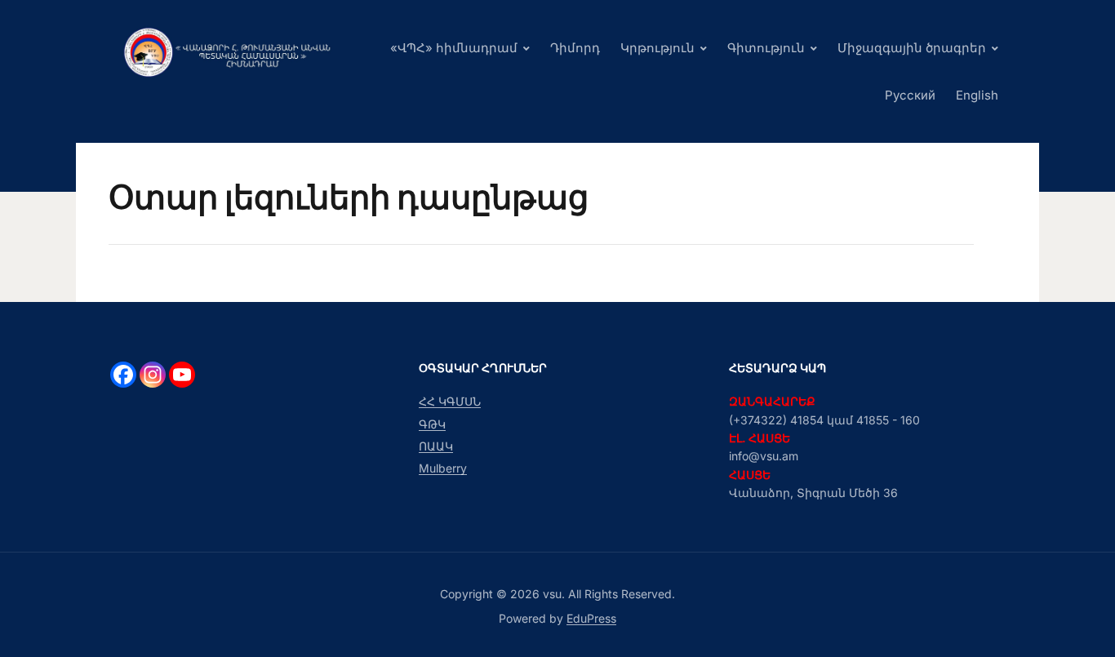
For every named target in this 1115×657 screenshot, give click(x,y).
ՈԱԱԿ (436, 446)
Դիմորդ (575, 47)
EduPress (591, 618)
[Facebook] (123, 375)
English (977, 95)
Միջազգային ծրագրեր (911, 47)
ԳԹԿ (432, 424)
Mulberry (443, 468)
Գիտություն (766, 47)
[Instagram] (153, 375)
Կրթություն (657, 47)
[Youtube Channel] (182, 375)
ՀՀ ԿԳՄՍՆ (450, 401)
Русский (910, 95)
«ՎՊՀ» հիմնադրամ (454, 47)
